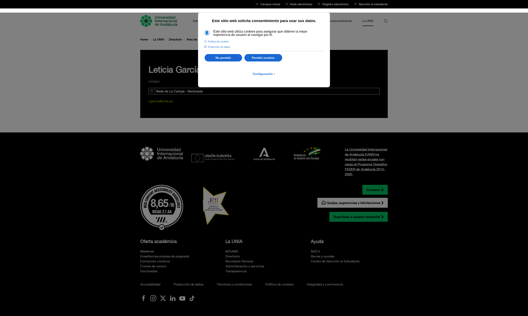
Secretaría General (239, 261)
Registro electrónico (335, 4)
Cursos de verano (153, 266)
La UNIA (233, 241)
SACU (315, 251)
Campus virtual (270, 4)
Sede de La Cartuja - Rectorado (179, 91)
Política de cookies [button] (218, 41)
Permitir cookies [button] (263, 57)
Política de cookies (279, 284)
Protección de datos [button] (219, 47)
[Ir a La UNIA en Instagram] (153, 298)
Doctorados (148, 271)
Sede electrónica (301, 4)
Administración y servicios (244, 266)
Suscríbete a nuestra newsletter (357, 217)
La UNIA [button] (367, 20)
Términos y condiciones (234, 284)
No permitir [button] (223, 57)
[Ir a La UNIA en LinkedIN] (172, 298)
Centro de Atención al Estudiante (335, 261)
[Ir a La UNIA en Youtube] (182, 298)
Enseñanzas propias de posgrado (164, 256)
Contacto (373, 190)
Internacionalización (339, 20)
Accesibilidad (150, 284)
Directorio (232, 256)
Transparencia (236, 271)
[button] (386, 21)
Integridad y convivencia (325, 284)
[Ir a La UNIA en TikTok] (192, 298)
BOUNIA (231, 251)
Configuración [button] (264, 73)
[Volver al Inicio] (159, 21)
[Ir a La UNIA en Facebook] (143, 298)
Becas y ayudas (322, 256)
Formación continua (155, 261)
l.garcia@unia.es (160, 101)
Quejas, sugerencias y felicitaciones (353, 203)
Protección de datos (188, 284)
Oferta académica (158, 241)
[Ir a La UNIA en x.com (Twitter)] (163, 298)
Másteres (147, 251)
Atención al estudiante (373, 4)
